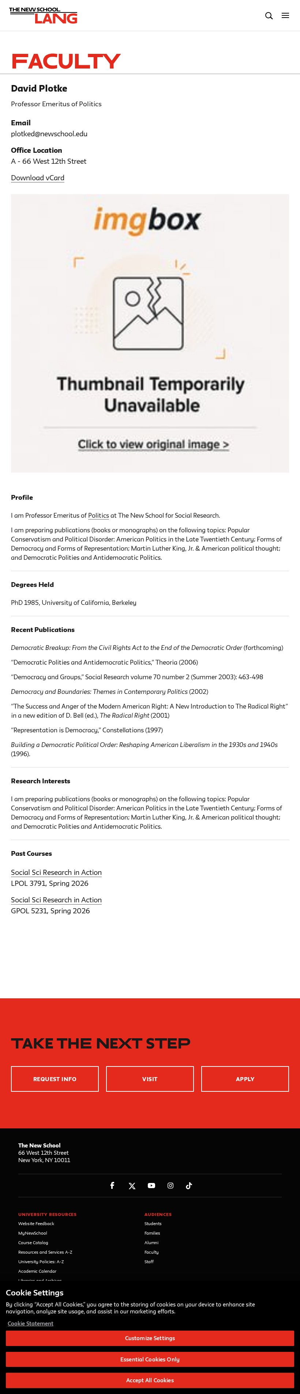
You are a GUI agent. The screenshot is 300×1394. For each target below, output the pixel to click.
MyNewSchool (32, 1233)
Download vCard (37, 178)
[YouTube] (151, 1186)
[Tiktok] (188, 1185)
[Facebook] (112, 1186)
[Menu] (285, 15)
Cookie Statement (30, 1323)
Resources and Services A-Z (45, 1252)
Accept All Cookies (149, 1380)
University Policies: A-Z (41, 1261)
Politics (98, 515)
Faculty (152, 1252)
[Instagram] (170, 1186)
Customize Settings (150, 1338)
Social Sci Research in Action (56, 872)
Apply (245, 1079)
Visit (149, 1079)
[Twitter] (131, 1186)
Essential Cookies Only (150, 1359)
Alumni (151, 1242)
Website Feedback (36, 1223)
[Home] (41, 15)
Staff (149, 1261)
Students (153, 1223)
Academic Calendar (37, 1271)
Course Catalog (33, 1242)
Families (152, 1233)
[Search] (269, 15)
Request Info (55, 1079)
